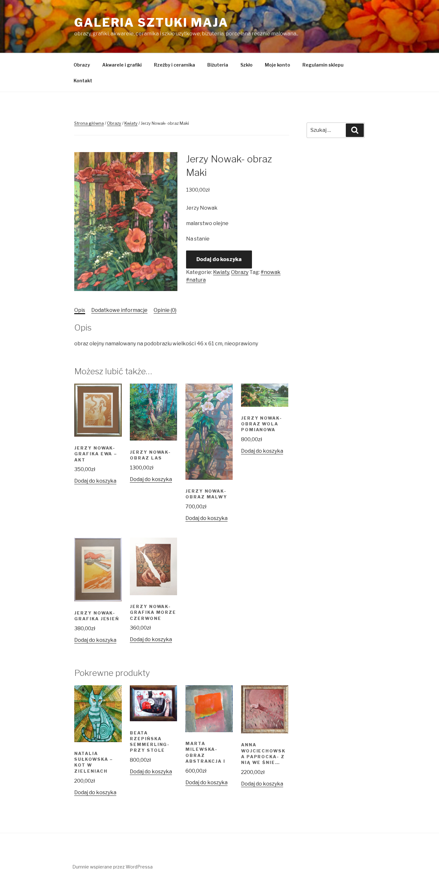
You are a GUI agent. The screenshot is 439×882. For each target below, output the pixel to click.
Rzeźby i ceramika (174, 65)
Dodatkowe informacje (119, 310)
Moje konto (277, 65)
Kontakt (83, 80)
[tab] (79, 310)
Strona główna (89, 123)
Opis (79, 310)
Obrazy (82, 65)
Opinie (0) (165, 310)
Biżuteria (217, 65)
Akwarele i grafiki (122, 65)
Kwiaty (131, 123)
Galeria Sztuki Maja (151, 22)
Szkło (246, 65)
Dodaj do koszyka (219, 259)
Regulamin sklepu (323, 65)
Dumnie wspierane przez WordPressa (112, 866)
